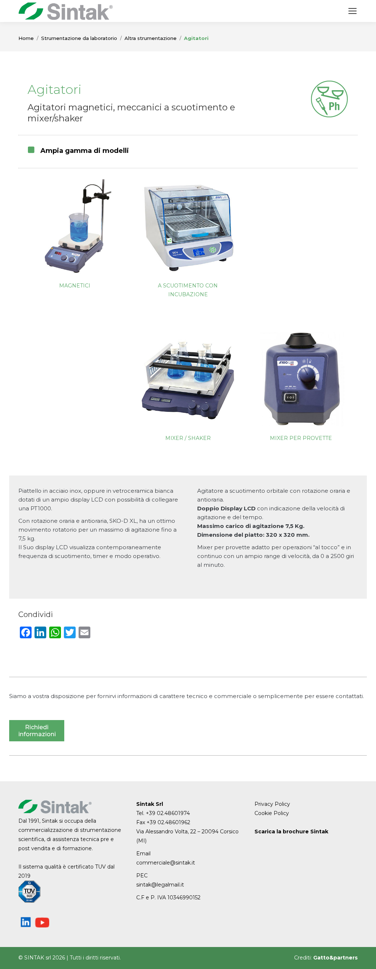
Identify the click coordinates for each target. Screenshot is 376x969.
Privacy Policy (272, 804)
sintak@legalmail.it (160, 884)
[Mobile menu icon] (352, 11)
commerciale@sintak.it (165, 862)
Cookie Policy (271, 813)
